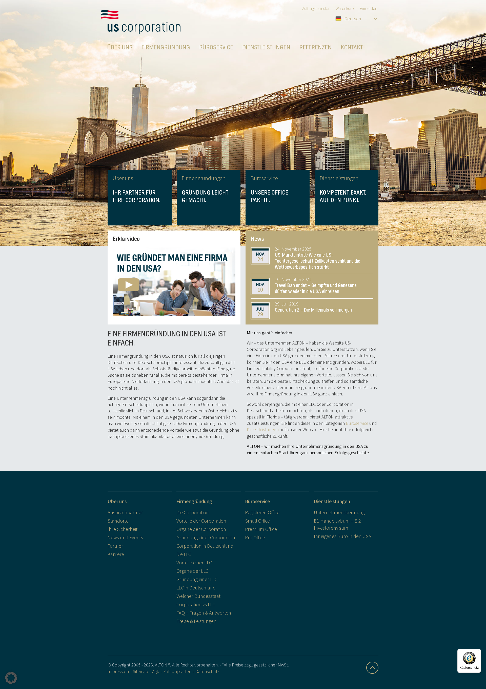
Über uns (117, 501)
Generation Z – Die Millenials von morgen (313, 310)
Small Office (257, 521)
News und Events (125, 537)
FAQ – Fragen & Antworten (203, 612)
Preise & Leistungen (196, 621)
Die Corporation (192, 512)
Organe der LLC (192, 571)
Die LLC (183, 554)
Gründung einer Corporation (205, 537)
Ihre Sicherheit (122, 529)
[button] (11, 678)
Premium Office (261, 529)
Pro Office (255, 537)
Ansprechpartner (125, 512)
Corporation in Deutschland (204, 546)
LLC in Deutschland (196, 587)
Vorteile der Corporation (201, 521)
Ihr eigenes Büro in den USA (342, 536)
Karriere (116, 554)
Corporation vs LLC (195, 604)
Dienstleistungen (263, 429)
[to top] (372, 668)
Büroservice (357, 423)
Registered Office (262, 512)
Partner (115, 546)
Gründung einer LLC (196, 579)
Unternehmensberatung (339, 512)
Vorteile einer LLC (194, 562)
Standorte (118, 521)
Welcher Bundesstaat (198, 596)
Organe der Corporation (201, 529)
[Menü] (478, 652)
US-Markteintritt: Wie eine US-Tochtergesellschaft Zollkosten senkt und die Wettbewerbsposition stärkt (317, 261)
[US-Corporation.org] (140, 22)
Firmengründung (194, 501)
